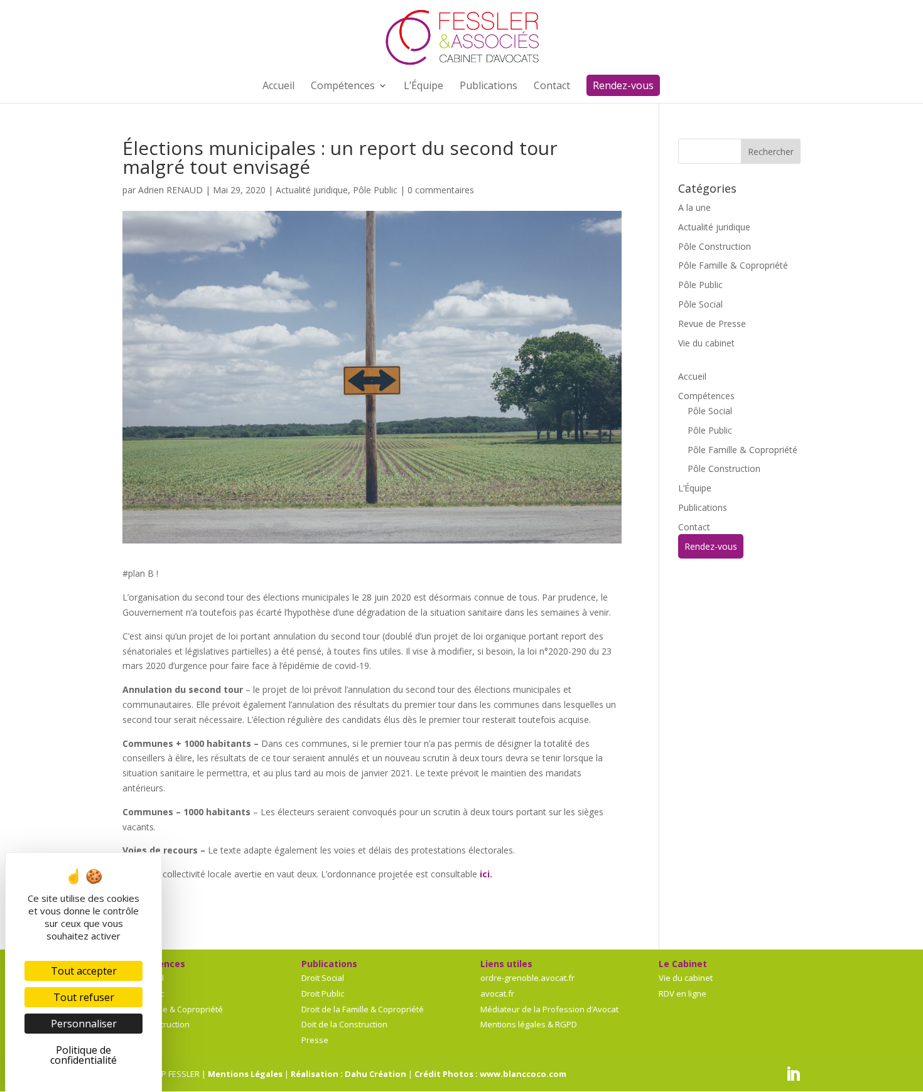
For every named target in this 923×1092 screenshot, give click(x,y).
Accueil (692, 376)
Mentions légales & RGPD (528, 1024)
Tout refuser (83, 997)
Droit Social (322, 977)
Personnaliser (84, 1023)
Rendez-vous (710, 546)
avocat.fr (497, 993)
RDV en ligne (682, 993)
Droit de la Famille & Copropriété (362, 1009)
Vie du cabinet (706, 343)
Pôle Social (700, 304)
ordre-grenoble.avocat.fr (527, 977)
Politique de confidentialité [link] (83, 1055)
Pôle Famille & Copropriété (733, 265)
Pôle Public (375, 190)
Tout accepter (84, 971)
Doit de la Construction (344, 1024)
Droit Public (322, 993)
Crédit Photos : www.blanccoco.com (490, 1073)
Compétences (706, 396)
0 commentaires (441, 190)
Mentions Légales (245, 1073)
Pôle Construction (714, 246)
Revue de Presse (712, 323)
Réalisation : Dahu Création (348, 1073)
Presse (314, 1040)
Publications (702, 507)
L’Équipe (694, 488)
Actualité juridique (312, 190)
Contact (694, 527)
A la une (694, 207)
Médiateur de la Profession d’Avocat (549, 1009)
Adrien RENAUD (170, 190)
